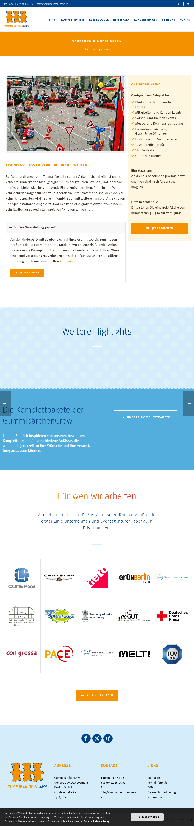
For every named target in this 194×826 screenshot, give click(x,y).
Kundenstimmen (145, 19)
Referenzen (121, 19)
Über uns (168, 19)
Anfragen (66, 260)
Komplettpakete (73, 19)
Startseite (153, 777)
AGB (150, 787)
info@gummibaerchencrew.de (52, 4)
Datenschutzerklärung (161, 792)
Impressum (154, 797)
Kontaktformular (157, 782)
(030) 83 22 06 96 (18, 4)
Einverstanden (148, 816)
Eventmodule (99, 19)
